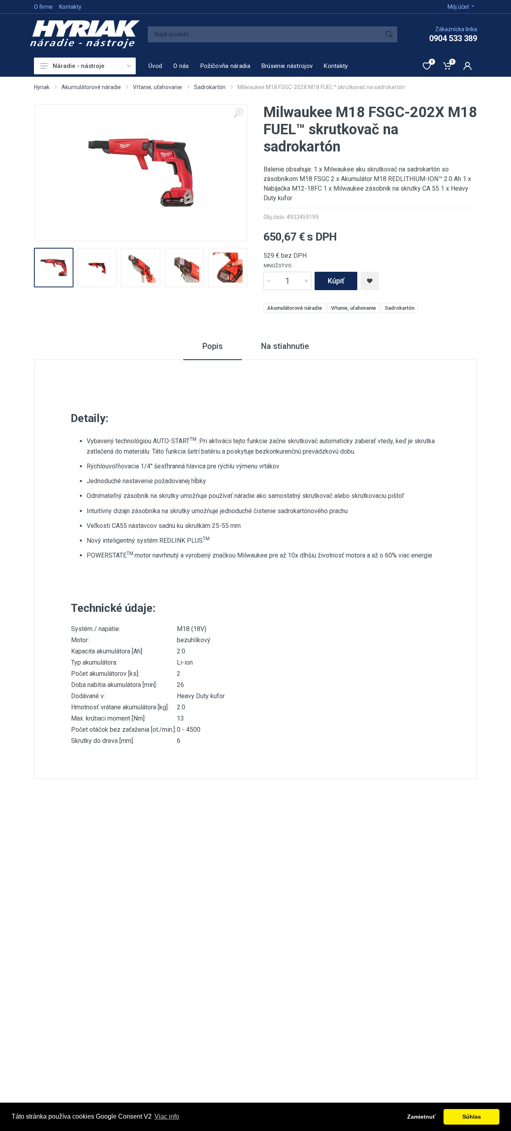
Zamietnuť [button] (421, 1116)
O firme (43, 7)
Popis (212, 346)
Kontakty (70, 7)
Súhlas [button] (471, 1116)
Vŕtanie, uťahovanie (157, 87)
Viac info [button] (166, 1116)
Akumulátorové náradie (91, 87)
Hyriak (42, 87)
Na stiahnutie (285, 346)
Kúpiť (336, 281)
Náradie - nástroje (79, 66)
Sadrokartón (210, 87)
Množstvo (277, 266)
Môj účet (458, 7)
